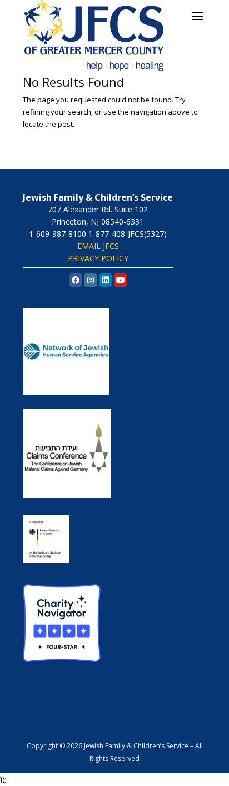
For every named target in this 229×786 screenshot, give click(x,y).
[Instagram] (90, 280)
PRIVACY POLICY (98, 258)
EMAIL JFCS (98, 246)
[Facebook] (75, 280)
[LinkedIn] (105, 280)
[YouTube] (120, 280)
